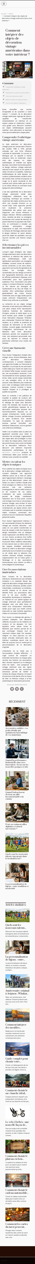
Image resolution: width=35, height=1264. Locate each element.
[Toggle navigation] (4, 4)
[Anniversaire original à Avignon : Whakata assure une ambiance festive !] (17, 981)
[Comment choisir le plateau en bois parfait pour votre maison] (17, 1146)
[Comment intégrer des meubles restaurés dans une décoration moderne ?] (17, 1015)
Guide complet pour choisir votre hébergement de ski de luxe (16, 1063)
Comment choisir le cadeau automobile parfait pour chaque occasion (16, 1194)
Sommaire (8, 83)
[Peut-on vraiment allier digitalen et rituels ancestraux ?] (17, 812)
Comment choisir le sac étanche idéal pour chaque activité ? (16, 1095)
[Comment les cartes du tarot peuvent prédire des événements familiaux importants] (17, 1214)
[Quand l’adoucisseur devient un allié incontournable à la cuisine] (17, 780)
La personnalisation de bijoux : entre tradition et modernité (16, 886)
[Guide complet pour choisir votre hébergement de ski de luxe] (17, 1049)
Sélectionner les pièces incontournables (17, 93)
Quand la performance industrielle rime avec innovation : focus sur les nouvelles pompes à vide (16, 763)
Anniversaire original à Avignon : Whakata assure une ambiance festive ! (17, 995)
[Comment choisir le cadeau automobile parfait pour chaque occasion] (17, 1180)
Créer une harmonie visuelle (14, 96)
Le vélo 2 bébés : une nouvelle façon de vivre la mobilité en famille (17, 1126)
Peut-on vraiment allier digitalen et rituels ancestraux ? (16, 826)
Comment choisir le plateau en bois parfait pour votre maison (16, 1160)
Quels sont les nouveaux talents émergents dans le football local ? (16, 856)
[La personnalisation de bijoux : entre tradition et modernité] (17, 872)
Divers (11, 14)
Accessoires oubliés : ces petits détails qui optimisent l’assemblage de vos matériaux (16, 731)
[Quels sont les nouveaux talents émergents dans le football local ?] (17, 842)
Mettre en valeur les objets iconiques (17, 99)
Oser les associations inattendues (16, 103)
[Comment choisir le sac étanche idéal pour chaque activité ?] (17, 1081)
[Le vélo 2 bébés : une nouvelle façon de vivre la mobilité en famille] (17, 1112)
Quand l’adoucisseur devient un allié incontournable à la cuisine (15, 795)
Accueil (3, 14)
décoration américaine (11, 452)
